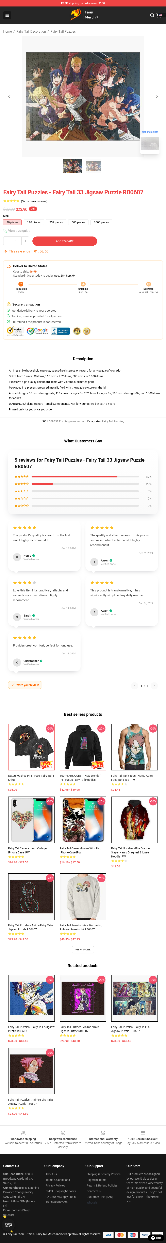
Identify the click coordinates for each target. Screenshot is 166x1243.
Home (7, 31)
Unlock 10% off (8, 1225)
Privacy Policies (55, 1185)
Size (6, 215)
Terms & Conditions (58, 1179)
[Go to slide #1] (72, 166)
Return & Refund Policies (102, 1185)
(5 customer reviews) (34, 201)
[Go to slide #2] (93, 166)
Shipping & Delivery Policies (103, 1174)
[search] (152, 15)
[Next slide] (156, 96)
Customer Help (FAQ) (100, 1196)
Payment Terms (96, 1179)
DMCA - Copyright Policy (61, 1191)
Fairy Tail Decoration (31, 31)
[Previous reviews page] (134, 685)
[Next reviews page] (154, 685)
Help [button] (158, 1238)
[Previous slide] (9, 96)
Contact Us (94, 1191)
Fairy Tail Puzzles (63, 31)
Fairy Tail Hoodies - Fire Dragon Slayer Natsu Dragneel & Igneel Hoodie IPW (130, 852)
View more (83, 949)
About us (51, 1174)
